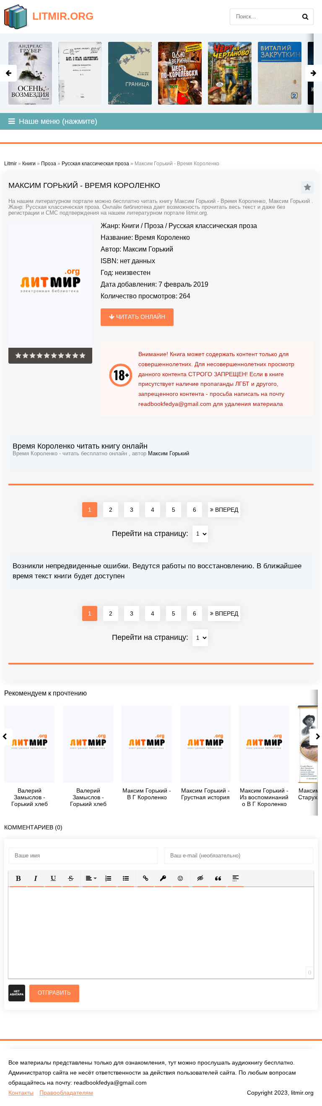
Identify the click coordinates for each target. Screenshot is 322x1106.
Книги (130, 225)
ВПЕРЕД (225, 509)
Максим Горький (148, 249)
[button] (18, 878)
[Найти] (305, 16)
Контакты (21, 1092)
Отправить (54, 993)
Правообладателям (66, 1092)
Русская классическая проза (213, 225)
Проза (154, 225)
